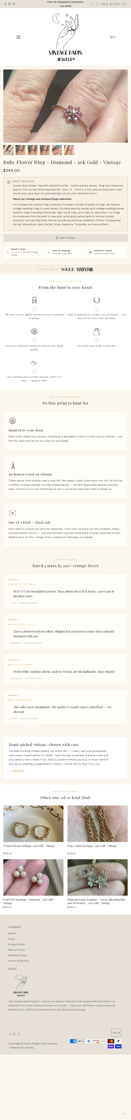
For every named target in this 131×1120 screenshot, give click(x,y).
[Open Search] (92, 4)
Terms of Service (18, 960)
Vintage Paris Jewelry (44, 1043)
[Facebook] (5, 4)
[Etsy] (14, 4)
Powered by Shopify (21, 1047)
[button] (8, 150)
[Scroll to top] (124, 1113)
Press (11, 938)
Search (12, 933)
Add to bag (67, 238)
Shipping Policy (17, 955)
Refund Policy (16, 949)
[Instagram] (9, 4)
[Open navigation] (18, 37)
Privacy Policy (16, 944)
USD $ (104, 4)
